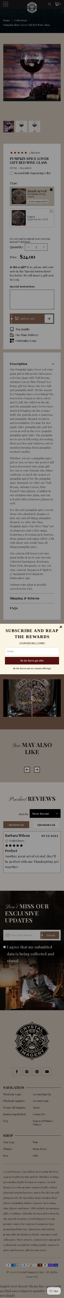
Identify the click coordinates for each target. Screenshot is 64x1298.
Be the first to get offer (32, 660)
